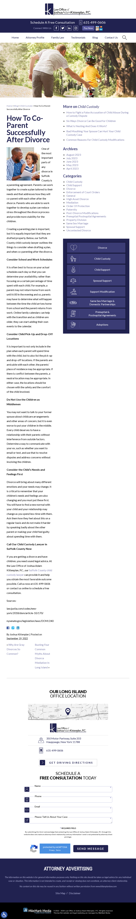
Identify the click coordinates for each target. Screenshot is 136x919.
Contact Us (111, 37)
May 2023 (72, 165)
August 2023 (73, 154)
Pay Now (88, 28)
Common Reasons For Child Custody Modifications (95, 139)
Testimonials (78, 37)
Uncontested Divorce (78, 230)
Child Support (74, 185)
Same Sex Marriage (77, 223)
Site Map (60, 893)
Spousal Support (75, 226)
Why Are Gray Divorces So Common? (15, 649)
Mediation (72, 202)
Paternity (71, 209)
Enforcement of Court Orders (83, 192)
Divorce (70, 188)
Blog (95, 37)
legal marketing (79, 913)
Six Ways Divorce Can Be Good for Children (91, 120)
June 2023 (72, 161)
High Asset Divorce (77, 199)
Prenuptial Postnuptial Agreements (86, 216)
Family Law (57, 37)
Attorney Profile (35, 37)
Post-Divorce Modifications (82, 213)
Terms (58, 850)
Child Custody (26, 106)
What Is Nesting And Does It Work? (86, 126)
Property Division (76, 219)
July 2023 (71, 158)
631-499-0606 (94, 22)
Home (15, 37)
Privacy (52, 850)
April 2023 (72, 168)
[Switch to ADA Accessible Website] (4, 915)
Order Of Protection (78, 206)
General (70, 195)
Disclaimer (75, 893)
